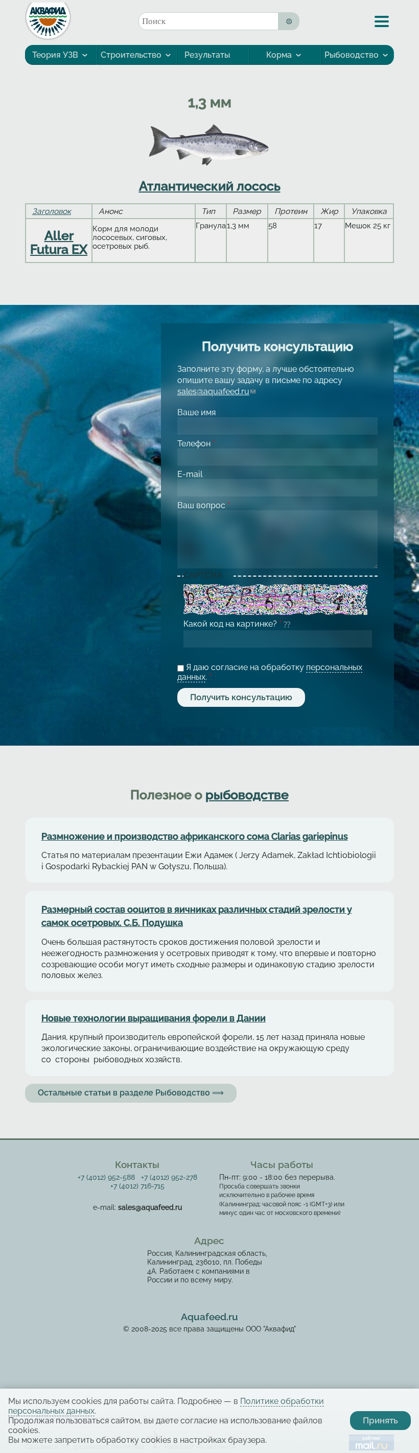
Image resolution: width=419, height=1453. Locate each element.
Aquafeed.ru (209, 1316)
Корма (279, 55)
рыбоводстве (247, 794)
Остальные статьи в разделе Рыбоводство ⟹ (131, 1093)
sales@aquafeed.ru (216, 391)
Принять (380, 1420)
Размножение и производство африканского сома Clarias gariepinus (194, 836)
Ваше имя (196, 412)
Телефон (196, 443)
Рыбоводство (351, 55)
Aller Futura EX (58, 242)
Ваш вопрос (203, 505)
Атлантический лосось (210, 186)
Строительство (131, 55)
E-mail (189, 474)
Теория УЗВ (55, 55)
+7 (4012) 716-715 (137, 1186)
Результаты (207, 55)
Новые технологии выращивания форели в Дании (153, 1018)
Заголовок (51, 211)
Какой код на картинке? (232, 624)
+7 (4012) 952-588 (106, 1177)
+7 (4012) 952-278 (169, 1177)
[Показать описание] (229, 576)
